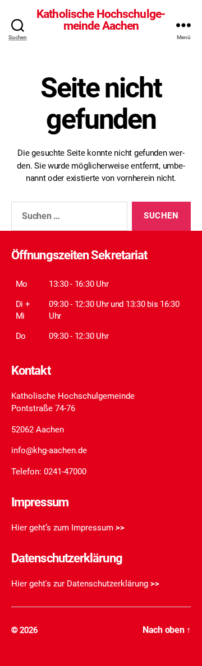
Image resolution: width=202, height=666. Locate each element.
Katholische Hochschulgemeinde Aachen (101, 20)
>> (120, 528)
